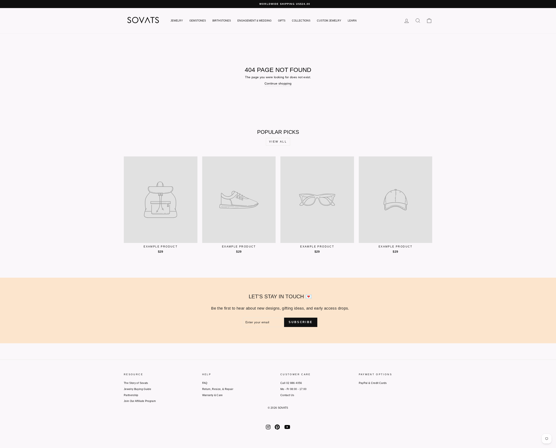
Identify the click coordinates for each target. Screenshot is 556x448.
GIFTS (281, 20)
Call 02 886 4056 (291, 383)
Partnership (131, 395)
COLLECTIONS (301, 20)
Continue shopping (278, 83)
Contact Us (287, 395)
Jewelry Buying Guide (137, 389)
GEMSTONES (197, 20)
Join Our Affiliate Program (140, 401)
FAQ (204, 383)
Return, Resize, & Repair (217, 389)
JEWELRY (176, 20)
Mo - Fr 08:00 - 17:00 (293, 389)
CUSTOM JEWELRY (329, 20)
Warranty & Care (212, 395)
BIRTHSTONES (221, 20)
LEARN (352, 20)
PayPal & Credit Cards (373, 383)
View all (278, 141)
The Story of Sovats (136, 383)
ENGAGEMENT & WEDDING (254, 20)
